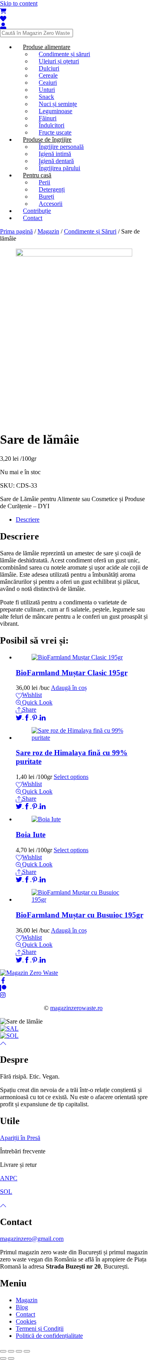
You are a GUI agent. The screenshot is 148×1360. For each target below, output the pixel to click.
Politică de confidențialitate (49, 1335)
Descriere (27, 519)
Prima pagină (16, 231)
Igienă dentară (56, 161)
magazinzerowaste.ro (76, 1008)
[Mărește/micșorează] (27, 1351)
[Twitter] (20, 716)
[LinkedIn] (42, 716)
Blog (22, 1307)
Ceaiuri (48, 82)
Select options (71, 776)
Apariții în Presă (20, 1137)
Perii (44, 182)
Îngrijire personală (61, 146)
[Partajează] (11, 1351)
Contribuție (37, 210)
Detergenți (52, 189)
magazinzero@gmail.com (32, 1238)
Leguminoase (55, 111)
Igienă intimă (55, 153)
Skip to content (18, 3)
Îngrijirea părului (59, 168)
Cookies (26, 1321)
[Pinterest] (35, 716)
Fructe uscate (55, 132)
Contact (32, 218)
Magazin (48, 231)
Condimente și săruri (64, 54)
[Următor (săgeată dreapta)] (11, 1358)
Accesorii (50, 203)
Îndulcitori (51, 125)
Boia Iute (30, 834)
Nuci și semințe (58, 104)
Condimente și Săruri (90, 231)
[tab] (82, 519)
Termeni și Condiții (40, 1328)
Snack (46, 96)
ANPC (8, 1178)
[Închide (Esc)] (3, 1351)
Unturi (47, 89)
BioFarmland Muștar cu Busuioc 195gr (79, 915)
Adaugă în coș (69, 687)
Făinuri (47, 118)
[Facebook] (28, 716)
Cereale (48, 75)
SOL (6, 1191)
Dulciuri (49, 68)
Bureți (46, 196)
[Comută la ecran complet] (19, 1351)
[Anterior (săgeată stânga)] (3, 1358)
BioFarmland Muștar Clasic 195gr (71, 673)
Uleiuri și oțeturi (59, 61)
